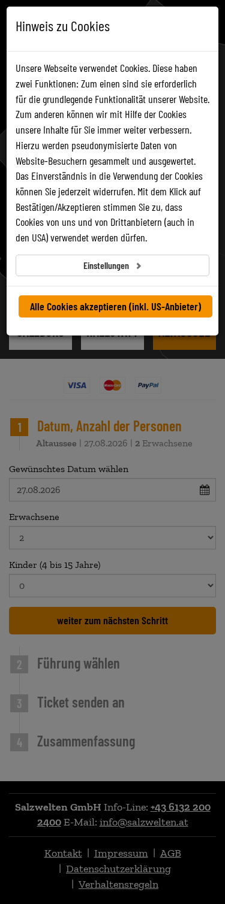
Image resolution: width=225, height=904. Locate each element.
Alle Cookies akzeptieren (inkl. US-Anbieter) (115, 306)
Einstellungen (107, 265)
